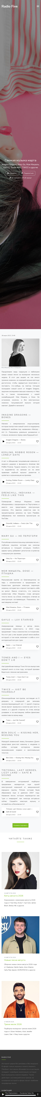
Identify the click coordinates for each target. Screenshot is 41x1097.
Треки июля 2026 (13, 1024)
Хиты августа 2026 (13, 895)
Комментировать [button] (20, 825)
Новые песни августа (14, 960)
